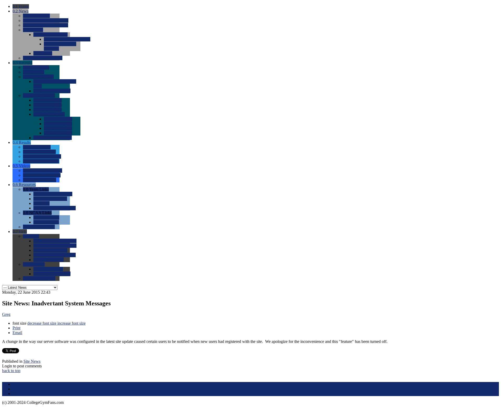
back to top (11, 370)
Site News (31, 361)
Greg (6, 314)
